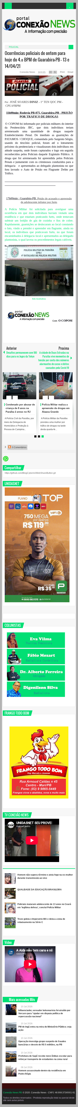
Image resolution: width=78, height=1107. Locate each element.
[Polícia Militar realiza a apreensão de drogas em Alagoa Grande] (56, 385)
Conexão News (28, 72)
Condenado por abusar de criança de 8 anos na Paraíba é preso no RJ (20, 408)
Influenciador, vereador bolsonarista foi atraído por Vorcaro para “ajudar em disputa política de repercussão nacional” (44, 1013)
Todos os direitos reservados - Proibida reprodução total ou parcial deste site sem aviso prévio (39, 1099)
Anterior (70, 386)
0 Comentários (18, 447)
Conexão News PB (12, 1092)
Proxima (5, 386)
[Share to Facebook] (22, 389)
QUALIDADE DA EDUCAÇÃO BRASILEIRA (39, 889)
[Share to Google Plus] (32, 389)
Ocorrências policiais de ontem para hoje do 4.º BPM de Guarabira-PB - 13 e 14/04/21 (37, 59)
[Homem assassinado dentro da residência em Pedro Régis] (11, 1071)
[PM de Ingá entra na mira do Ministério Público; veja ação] (11, 1027)
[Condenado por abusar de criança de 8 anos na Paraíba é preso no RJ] (19, 385)
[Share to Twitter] (27, 389)
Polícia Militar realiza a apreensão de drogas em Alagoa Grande (56, 408)
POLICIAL (14, 47)
